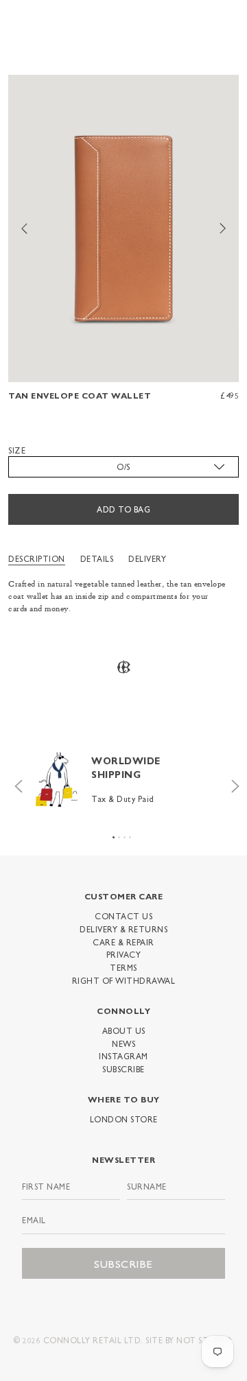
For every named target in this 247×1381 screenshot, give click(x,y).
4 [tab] (130, 837)
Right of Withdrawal (124, 980)
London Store (124, 1119)
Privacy (123, 954)
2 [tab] (119, 837)
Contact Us (123, 916)
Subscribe (123, 1069)
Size (16, 450)
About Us (123, 1030)
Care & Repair (123, 942)
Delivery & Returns (123, 929)
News (123, 1043)
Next (232, 783)
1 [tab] (114, 837)
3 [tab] (125, 837)
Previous (15, 783)
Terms (123, 967)
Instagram (123, 1056)
